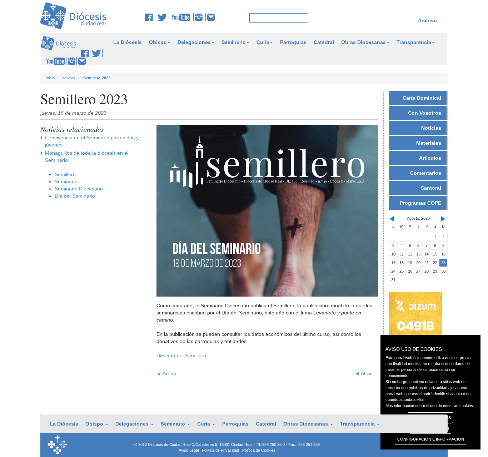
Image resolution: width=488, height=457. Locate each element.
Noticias (68, 78)
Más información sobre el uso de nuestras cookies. (429, 405)
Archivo (427, 20)
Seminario (233, 42)
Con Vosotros (424, 113)
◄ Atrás (364, 373)
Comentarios (425, 173)
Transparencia (414, 42)
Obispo (158, 42)
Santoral (431, 188)
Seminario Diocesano (79, 189)
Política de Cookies (258, 450)
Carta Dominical (422, 98)
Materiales (428, 143)
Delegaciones (194, 42)
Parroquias (293, 42)
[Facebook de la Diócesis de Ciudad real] (150, 17)
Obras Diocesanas (363, 42)
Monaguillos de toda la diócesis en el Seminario (86, 156)
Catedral (324, 42)
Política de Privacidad (220, 450)
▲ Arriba (166, 373)
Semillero (65, 174)
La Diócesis (127, 42)
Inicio (50, 78)
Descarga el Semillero (181, 355)
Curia (263, 42)
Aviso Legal (189, 450)
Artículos (430, 158)
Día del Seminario (75, 196)
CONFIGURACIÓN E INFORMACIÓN (430, 439)
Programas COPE (420, 203)
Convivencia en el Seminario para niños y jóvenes (92, 141)
